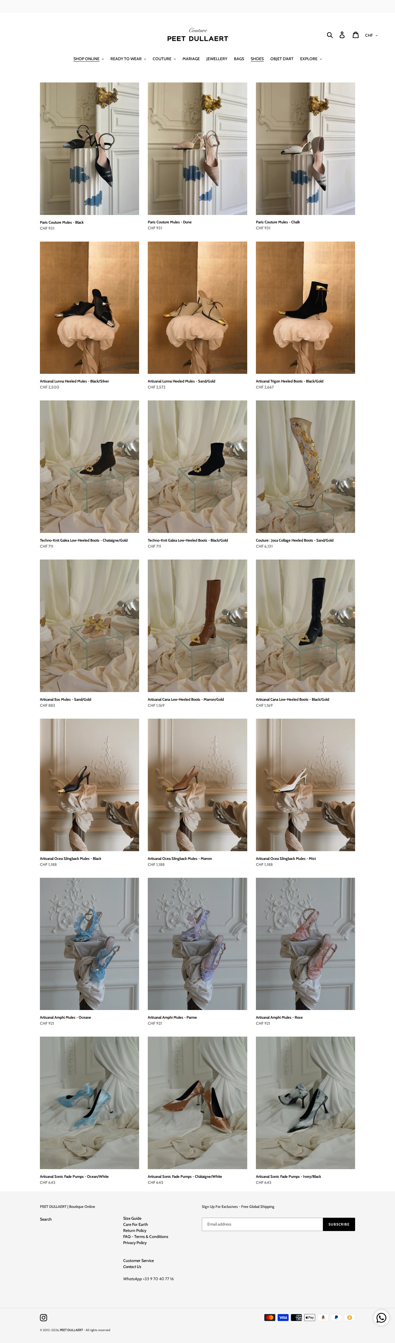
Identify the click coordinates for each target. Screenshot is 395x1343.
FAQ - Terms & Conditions (145, 1236)
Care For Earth (135, 1224)
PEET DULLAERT (71, 1330)
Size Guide (132, 1218)
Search (46, 1219)
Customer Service (138, 1260)
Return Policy (134, 1230)
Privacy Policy (135, 1242)
